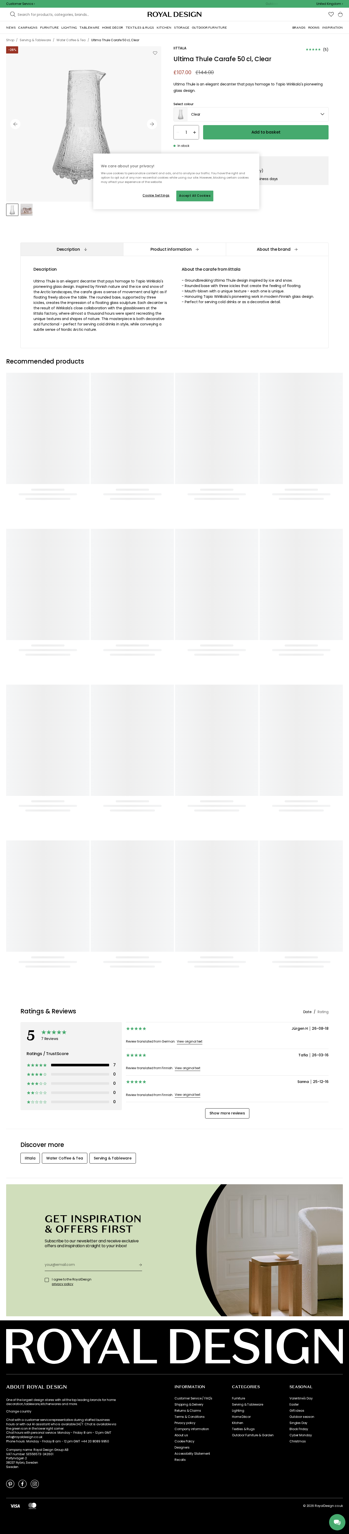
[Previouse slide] (15, 124)
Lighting (238, 1410)
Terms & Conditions (190, 1416)
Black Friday (298, 1429)
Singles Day (298, 1423)
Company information (192, 1429)
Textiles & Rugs (243, 1429)
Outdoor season (301, 1416)
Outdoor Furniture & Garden (253, 1435)
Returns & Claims (188, 1410)
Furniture (238, 1398)
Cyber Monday (300, 1435)
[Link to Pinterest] (10, 1484)
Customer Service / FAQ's (193, 1398)
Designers (182, 1447)
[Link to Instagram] (35, 1484)
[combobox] (329, 4)
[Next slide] (152, 124)
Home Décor (241, 1416)
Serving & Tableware (247, 1404)
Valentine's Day (301, 1398)
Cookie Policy (184, 1441)
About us (181, 1435)
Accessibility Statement (192, 1453)
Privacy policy (185, 1423)
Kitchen (237, 1423)
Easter (294, 1404)
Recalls (180, 1459)
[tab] (71, 249)
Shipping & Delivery (189, 1404)
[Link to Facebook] (22, 1484)
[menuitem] (11, 27)
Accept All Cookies (195, 196)
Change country (18, 1411)
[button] (329, 4)
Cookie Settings (156, 195)
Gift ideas (296, 1410)
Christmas (297, 1441)
